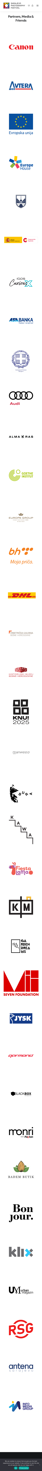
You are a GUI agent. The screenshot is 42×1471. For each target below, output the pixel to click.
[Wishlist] (28, 5)
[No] (40, 1465)
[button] (37, 5)
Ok (16, 1468)
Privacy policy (24, 1468)
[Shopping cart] (31, 5)
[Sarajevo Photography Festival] (14, 6)
